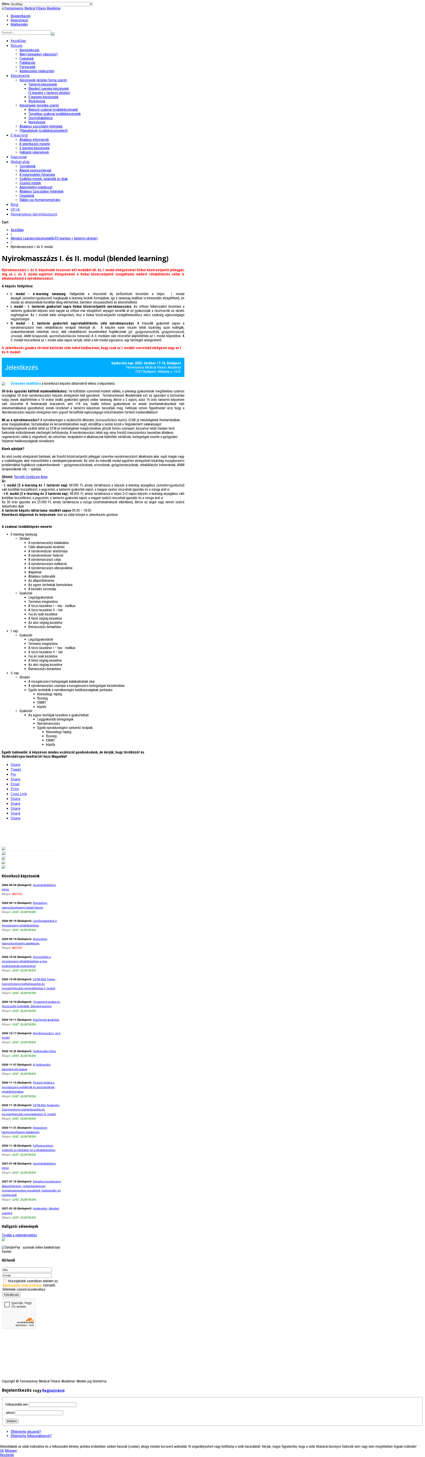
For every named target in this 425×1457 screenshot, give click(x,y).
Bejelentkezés (21, 16)
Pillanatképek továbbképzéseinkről (43, 131)
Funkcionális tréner (44, 1051)
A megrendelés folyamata (37, 175)
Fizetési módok (30, 183)
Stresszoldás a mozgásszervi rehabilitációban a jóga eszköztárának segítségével (26, 961)
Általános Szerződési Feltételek (41, 191)
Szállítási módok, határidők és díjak (43, 179)
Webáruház (20, 161)
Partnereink (27, 67)
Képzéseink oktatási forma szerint (43, 80)
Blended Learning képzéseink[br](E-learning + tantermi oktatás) (54, 238)
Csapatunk (26, 58)
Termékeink (27, 166)
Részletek (7, 1455)
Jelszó (10, 1413)
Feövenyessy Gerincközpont (34, 214)
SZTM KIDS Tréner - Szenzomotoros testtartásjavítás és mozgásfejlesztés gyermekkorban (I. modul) (29, 983)
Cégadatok (26, 196)
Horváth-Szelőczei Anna (30, 477)
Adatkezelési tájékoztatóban (22, 1285)
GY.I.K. (15, 209)
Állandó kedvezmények (35, 170)
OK (2, 1451)
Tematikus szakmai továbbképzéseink (54, 114)
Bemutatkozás (29, 50)
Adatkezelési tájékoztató (36, 71)
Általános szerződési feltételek (40, 126)
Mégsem (11, 1451)
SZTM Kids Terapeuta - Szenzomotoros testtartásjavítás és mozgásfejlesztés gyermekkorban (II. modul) (31, 1109)
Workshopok (36, 101)
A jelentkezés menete (34, 144)
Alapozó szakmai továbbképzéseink (53, 110)
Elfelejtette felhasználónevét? (31, 1436)
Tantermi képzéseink (42, 84)
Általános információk (34, 140)
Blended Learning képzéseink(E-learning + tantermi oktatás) (49, 90)
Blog (14, 204)
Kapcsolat (19, 156)
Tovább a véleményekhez (19, 1235)
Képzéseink (20, 75)
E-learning (19, 135)
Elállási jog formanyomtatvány (39, 200)
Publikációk (27, 63)
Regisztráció (19, 20)
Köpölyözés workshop (46, 1019)
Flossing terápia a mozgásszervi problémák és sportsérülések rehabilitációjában (28, 1087)
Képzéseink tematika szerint (39, 105)
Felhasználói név (16, 1404)
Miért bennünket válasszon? (38, 54)
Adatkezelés (19, 24)
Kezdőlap (18, 40)
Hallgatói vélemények (34, 152)
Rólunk (16, 45)
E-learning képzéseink (43, 97)
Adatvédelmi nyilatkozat (35, 187)
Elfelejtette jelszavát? (26, 1432)
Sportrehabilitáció (40, 118)
